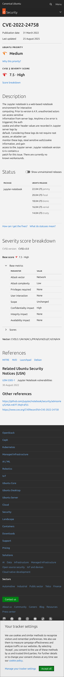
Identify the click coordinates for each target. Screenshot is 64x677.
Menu (59, 4)
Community (20, 606)
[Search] (50, 4)
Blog (41, 606)
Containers (8, 526)
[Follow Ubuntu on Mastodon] (4, 619)
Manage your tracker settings (20, 668)
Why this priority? (11, 61)
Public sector (36, 586)
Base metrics (16, 265)
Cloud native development (16, 572)
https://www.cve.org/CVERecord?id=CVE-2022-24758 (30, 409)
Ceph (5, 440)
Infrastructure (21, 562)
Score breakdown (11, 82)
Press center (9, 611)
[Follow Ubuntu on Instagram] (28, 619)
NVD (14, 359)
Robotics (7, 468)
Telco (48, 586)
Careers (33, 606)
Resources (52, 606)
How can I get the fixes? (14, 226)
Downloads (8, 533)
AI (3, 562)
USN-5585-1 (8, 380)
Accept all (46, 668)
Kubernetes (8, 447)
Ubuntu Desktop (11, 490)
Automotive (8, 586)
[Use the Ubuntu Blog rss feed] (51, 619)
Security (6, 512)
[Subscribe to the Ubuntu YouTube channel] (35, 619)
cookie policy (16, 660)
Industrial (22, 586)
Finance (57, 586)
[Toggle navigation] (60, 12)
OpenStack (8, 432)
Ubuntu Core (9, 483)
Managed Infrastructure (43, 562)
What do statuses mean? (43, 226)
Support (6, 540)
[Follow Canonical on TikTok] (43, 619)
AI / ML (6, 461)
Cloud (5, 504)
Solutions (7, 555)
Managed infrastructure (15, 454)
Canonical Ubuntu (11, 3)
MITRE (5, 359)
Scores (13, 329)
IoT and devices (35, 567)
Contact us (10, 599)
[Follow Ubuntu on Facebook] (12, 619)
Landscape (8, 519)
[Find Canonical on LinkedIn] (20, 619)
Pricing (6, 548)
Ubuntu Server (10, 497)
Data (9, 562)
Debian (38, 359)
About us (7, 606)
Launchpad (25, 359)
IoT (4, 476)
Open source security (13, 567)
